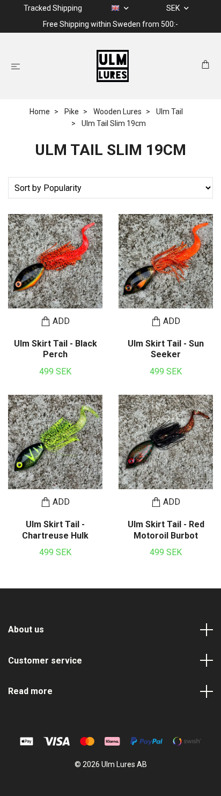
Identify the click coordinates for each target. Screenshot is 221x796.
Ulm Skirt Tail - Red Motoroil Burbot (166, 530)
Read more (30, 691)
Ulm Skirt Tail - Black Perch (55, 349)
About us (26, 629)
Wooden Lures (117, 111)
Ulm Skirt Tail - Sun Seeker (166, 349)
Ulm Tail (169, 111)
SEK (173, 8)
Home (40, 111)
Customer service (45, 660)
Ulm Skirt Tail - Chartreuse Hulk (55, 530)
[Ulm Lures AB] (113, 66)
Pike (71, 111)
